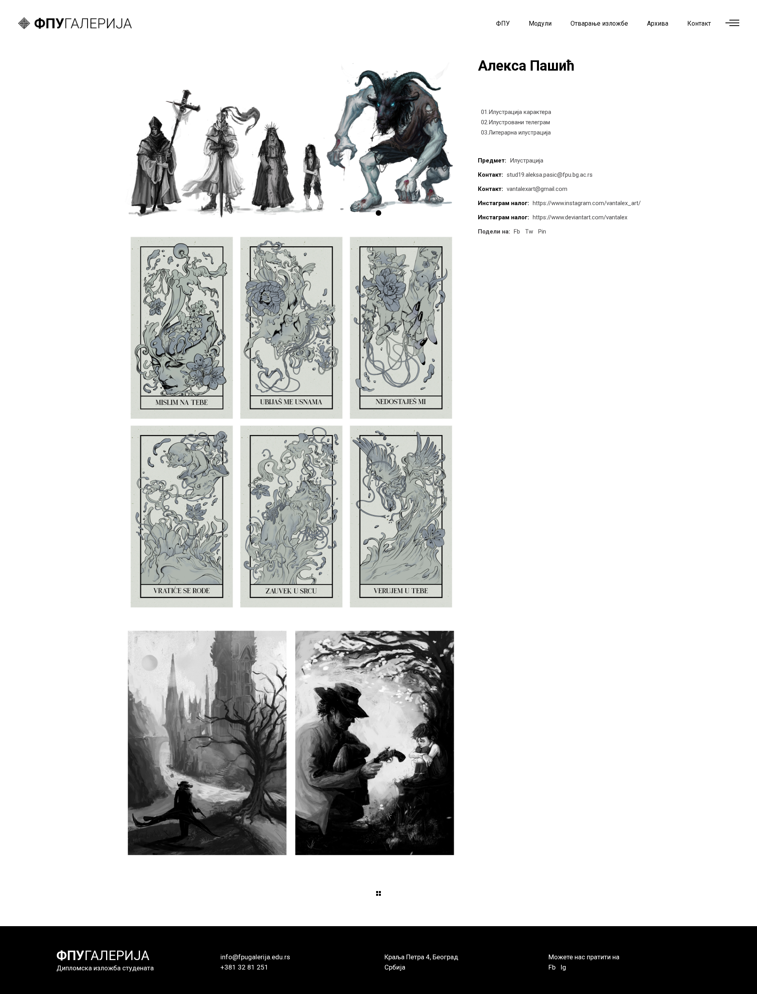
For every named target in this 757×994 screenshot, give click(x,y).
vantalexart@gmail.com (537, 188)
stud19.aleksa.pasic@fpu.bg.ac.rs (550, 174)
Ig (563, 967)
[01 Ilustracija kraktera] (291, 141)
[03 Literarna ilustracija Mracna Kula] (291, 743)
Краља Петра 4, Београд (421, 957)
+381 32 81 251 (244, 967)
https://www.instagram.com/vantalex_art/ (587, 203)
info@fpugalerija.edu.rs (255, 957)
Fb (552, 967)
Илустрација (526, 160)
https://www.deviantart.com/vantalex (580, 217)
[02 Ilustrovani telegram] (291, 423)
